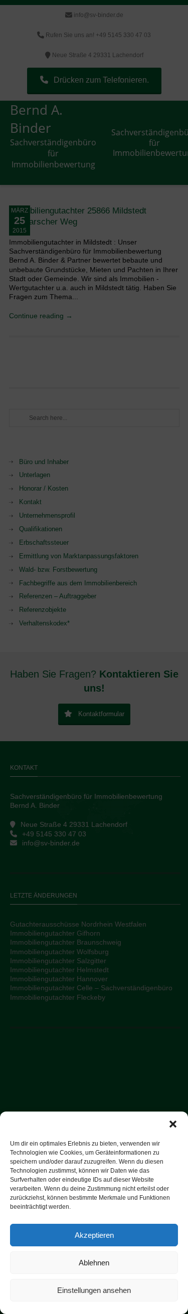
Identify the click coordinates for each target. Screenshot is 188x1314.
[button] (173, 1124)
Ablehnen (94, 1262)
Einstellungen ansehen (94, 1290)
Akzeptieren (94, 1235)
